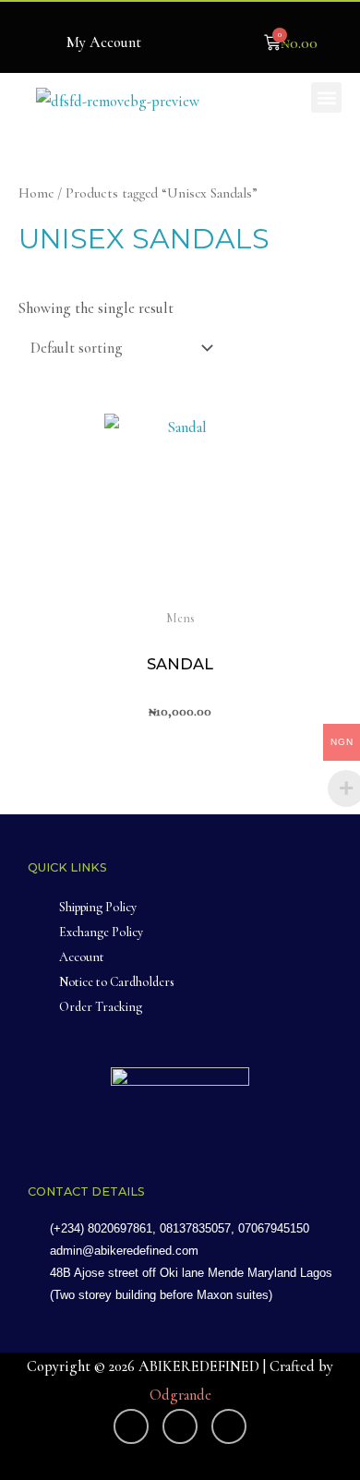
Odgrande (180, 1395)
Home (36, 193)
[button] (326, 97)
